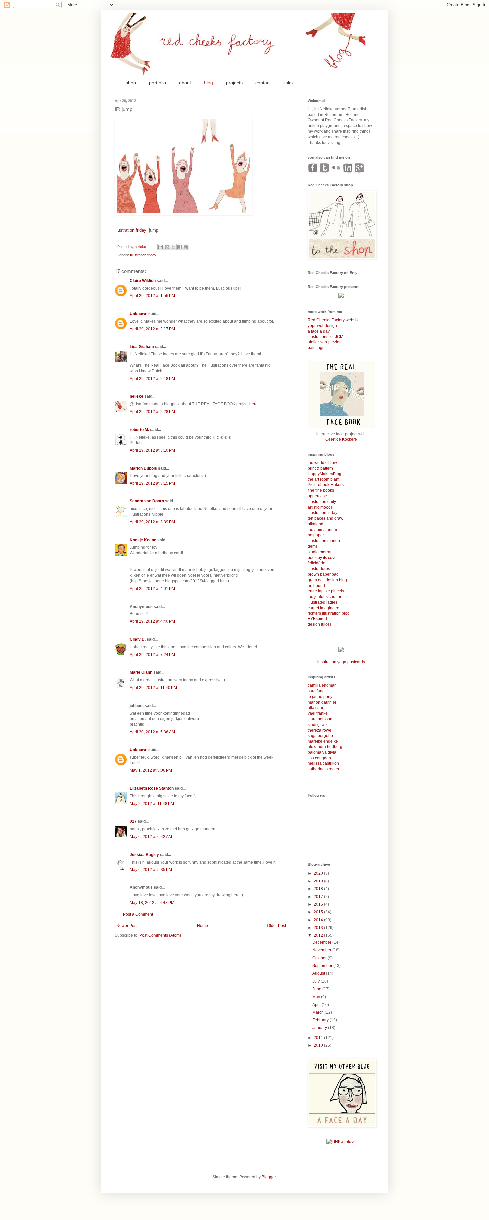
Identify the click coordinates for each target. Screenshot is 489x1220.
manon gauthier (322, 702)
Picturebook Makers (326, 484)
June (317, 989)
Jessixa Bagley (144, 854)
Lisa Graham (142, 346)
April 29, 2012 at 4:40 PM (152, 621)
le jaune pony (320, 696)
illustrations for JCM (325, 336)
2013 (319, 927)
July (316, 981)
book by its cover (323, 557)
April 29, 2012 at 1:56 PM (152, 295)
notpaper (316, 535)
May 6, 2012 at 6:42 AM (151, 836)
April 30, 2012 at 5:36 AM (152, 732)
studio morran (320, 552)
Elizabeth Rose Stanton (152, 788)
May (316, 997)
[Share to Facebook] (179, 247)
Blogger (269, 1177)
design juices (320, 624)
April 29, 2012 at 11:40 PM (153, 687)
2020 (319, 873)
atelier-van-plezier (324, 342)
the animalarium (322, 529)
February (321, 1020)
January (320, 1027)
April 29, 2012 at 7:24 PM (152, 654)
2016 (319, 904)
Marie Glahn (141, 672)
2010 (319, 1045)
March (318, 1012)
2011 (319, 1037)
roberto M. (139, 429)
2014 (319, 920)
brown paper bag (323, 574)
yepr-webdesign (322, 325)
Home (202, 925)
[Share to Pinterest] (186, 247)
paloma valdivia (322, 752)
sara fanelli (318, 691)
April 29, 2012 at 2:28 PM (152, 411)
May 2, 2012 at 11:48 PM (152, 803)
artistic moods (320, 507)
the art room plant (323, 479)
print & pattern (320, 468)
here (253, 404)
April (317, 1004)
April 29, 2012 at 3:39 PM (152, 522)
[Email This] (160, 247)
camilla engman (322, 685)
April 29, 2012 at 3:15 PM (152, 483)
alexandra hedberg (325, 747)
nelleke (136, 396)
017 (133, 821)
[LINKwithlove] (341, 1141)
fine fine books (321, 490)
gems (313, 546)
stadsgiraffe (318, 724)
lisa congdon (319, 758)
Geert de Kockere (341, 439)
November (322, 950)
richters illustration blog (329, 613)
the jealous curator (324, 596)
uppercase (317, 496)
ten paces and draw (325, 518)
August (319, 973)
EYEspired (317, 618)
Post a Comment (138, 914)
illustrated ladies (322, 602)
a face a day (319, 331)
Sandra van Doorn (147, 501)
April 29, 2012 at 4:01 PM (152, 588)
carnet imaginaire (323, 608)
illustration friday (130, 230)
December (322, 942)
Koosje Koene (143, 540)
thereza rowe (319, 730)
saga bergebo (320, 735)
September (322, 965)
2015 (319, 912)
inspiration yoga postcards (341, 662)
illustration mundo (324, 540)
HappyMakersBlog (324, 474)
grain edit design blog (327, 580)
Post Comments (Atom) (160, 935)
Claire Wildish (143, 280)
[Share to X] (173, 247)
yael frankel (318, 713)
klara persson (320, 719)
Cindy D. (138, 639)
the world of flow (322, 462)
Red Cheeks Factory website (334, 320)
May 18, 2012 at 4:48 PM (152, 902)
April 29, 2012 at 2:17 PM (152, 329)
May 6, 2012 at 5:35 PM (151, 869)
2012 (319, 935)
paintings (316, 347)
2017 (319, 896)
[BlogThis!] (167, 247)
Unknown (138, 313)
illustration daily (322, 501)
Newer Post (126, 925)
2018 (319, 888)
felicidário (316, 563)
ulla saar (315, 707)
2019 (319, 881)
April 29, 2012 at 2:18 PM (152, 378)
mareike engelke (323, 741)
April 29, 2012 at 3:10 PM (152, 450)
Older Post (276, 925)
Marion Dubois (143, 468)
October (320, 958)
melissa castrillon (323, 763)
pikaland (315, 524)
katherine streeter (323, 769)
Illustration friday (143, 255)
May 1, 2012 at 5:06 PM (151, 770)
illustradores (319, 568)
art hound (316, 585)
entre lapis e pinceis (326, 591)
